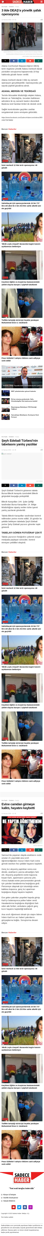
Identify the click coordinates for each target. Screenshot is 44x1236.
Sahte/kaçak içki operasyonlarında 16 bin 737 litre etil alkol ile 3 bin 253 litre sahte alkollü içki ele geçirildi (21, 205)
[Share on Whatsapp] (38, 60)
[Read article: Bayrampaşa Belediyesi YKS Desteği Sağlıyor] (6, 409)
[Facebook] (25, 1207)
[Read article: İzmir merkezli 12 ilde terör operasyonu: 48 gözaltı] (22, 148)
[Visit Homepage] (23, 2)
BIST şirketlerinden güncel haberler (23, 391)
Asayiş (17, 6)
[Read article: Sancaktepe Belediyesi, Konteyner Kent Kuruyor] (6, 417)
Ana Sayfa (4, 6)
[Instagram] (30, 1207)
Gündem (11, 6)
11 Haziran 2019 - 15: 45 (9, 813)
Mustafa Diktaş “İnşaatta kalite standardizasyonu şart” (21, 385)
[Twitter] (19, 1207)
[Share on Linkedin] (22, 60)
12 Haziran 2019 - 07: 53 (9, 20)
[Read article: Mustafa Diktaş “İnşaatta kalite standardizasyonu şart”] (22, 380)
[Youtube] (14, 1207)
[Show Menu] (41, 1)
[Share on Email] (30, 60)
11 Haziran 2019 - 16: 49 (9, 450)
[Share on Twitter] (5, 60)
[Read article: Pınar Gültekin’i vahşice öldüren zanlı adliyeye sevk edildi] (22, 341)
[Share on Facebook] (14, 60)
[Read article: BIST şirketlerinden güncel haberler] (6, 393)
